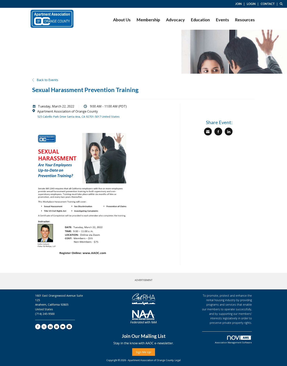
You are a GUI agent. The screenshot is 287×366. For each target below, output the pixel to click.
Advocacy (175, 19)
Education (200, 19)
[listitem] (240, 4)
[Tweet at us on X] (44, 326)
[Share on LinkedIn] (229, 131)
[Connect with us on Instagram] (56, 326)
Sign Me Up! (143, 352)
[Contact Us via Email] (69, 326)
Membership (148, 19)
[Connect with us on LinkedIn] (50, 326)
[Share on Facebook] (218, 131)
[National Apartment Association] (143, 315)
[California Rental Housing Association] (143, 299)
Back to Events (47, 80)
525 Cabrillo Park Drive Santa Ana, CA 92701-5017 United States (78, 116)
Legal (178, 360)
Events (222, 19)
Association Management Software (233, 342)
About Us (122, 19)
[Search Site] (282, 4)
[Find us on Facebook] (37, 326)
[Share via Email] (208, 131)
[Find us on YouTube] (62, 326)
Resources (245, 19)
